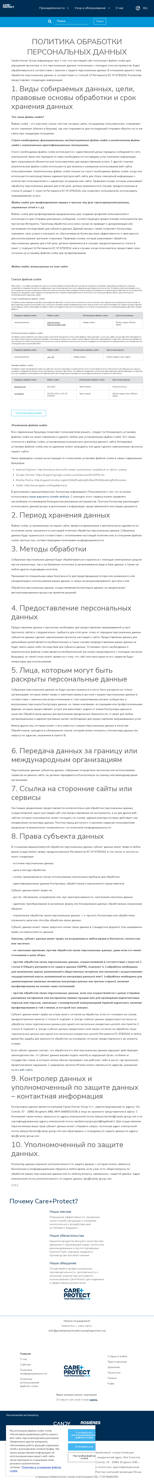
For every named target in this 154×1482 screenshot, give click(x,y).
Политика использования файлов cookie (29, 1382)
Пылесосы (114, 1372)
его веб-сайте (24, 1070)
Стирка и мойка (117, 1356)
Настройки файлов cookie (29, 413)
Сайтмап (25, 1364)
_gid (52, 357)
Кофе (111, 1383)
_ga (48, 357)
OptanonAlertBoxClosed (56, 325)
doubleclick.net (20, 387)
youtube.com (19, 394)
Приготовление (117, 1362)
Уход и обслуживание (90, 8)
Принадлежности (52, 8)
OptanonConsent (53, 322)
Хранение (114, 1367)
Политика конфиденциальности (33, 1371)
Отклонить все (84, 1446)
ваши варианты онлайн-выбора (49, 496)
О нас (119, 8)
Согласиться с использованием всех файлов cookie (84, 1435)
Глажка (112, 1378)
